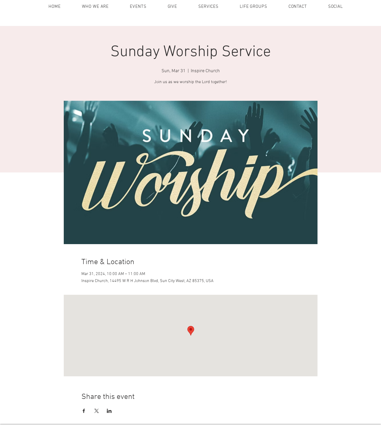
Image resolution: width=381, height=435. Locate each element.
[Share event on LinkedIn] (109, 411)
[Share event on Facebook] (83, 411)
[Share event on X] (96, 411)
